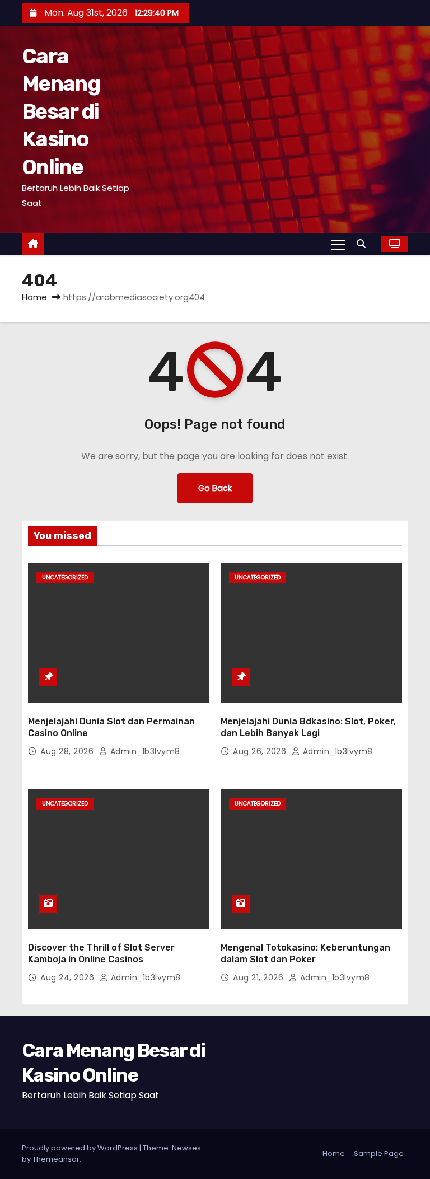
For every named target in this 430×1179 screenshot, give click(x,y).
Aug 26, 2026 (261, 751)
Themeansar (56, 1159)
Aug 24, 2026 (68, 977)
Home (34, 297)
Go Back (215, 488)
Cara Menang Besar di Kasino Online (61, 111)
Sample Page (379, 1153)
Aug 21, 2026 (259, 977)
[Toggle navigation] (338, 244)
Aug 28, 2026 (68, 751)
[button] (364, 244)
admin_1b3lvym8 (144, 751)
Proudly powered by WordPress (80, 1148)
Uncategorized (65, 577)
